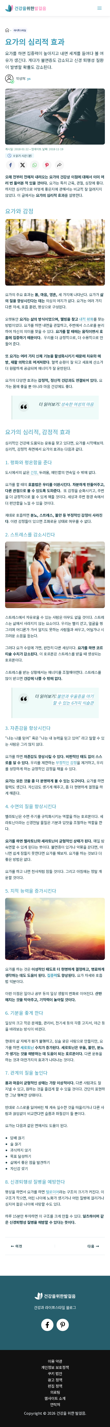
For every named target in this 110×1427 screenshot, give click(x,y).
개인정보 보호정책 (55, 1367)
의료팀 (55, 1392)
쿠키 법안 (55, 1373)
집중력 (52, 975)
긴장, (34, 472)
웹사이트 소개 (55, 1398)
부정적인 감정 (66, 762)
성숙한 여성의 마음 (77, 404)
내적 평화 (86, 319)
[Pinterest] (63, 1325)
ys (29, 78)
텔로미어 (52, 1191)
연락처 (55, 1404)
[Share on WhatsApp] (35, 165)
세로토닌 (27, 1047)
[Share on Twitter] (22, 165)
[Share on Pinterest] (47, 165)
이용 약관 (55, 1361)
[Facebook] (47, 1325)
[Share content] (59, 165)
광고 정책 (55, 1379)
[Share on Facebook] (10, 165)
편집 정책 (55, 1386)
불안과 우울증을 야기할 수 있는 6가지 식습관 (73, 699)
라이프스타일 (20, 30)
